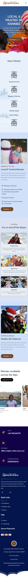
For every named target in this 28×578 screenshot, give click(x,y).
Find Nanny (6, 209)
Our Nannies (5, 503)
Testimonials (5, 524)
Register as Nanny (13, 45)
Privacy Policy (14, 559)
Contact (4, 520)
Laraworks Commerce (14, 565)
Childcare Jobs (6, 507)
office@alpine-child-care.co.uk (12, 451)
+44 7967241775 (14, 433)
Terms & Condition (14, 555)
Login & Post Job (7, 380)
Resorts (4, 510)
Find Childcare (13, 40)
